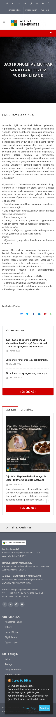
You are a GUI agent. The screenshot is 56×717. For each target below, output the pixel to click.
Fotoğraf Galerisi (13, 674)
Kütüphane (31, 10)
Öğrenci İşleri (11, 642)
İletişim (8, 627)
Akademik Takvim (13, 622)
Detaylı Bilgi (29, 708)
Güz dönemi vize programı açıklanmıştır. (26, 373)
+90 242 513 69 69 (19, 593)
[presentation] (44, 501)
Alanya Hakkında (13, 669)
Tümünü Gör (28, 392)
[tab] (10, 409)
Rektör (8, 659)
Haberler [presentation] (10, 409)
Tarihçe (8, 664)
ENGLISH (45, 10)
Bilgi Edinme (11, 637)
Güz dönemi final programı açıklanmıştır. (27, 360)
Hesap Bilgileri (12, 632)
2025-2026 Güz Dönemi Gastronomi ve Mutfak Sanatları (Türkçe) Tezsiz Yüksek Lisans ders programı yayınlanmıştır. (26, 343)
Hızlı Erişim (14, 10)
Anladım (44, 708)
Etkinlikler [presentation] (27, 409)
